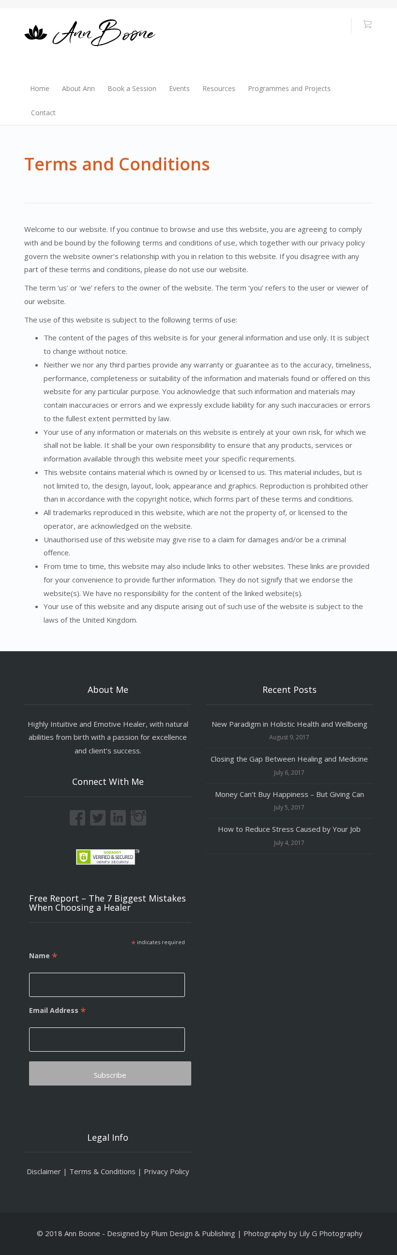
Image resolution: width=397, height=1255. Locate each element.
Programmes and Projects (289, 88)
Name (43, 956)
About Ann (78, 88)
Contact (43, 112)
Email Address (57, 1010)
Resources (218, 88)
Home (39, 88)
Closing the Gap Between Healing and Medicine (289, 759)
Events (179, 88)
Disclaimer (44, 1171)
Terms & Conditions (102, 1171)
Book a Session (131, 88)
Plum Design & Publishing (193, 1233)
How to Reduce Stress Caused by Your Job (289, 829)
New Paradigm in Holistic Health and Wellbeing (289, 724)
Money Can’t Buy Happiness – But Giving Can (289, 794)
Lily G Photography (331, 1233)
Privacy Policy (166, 1171)
